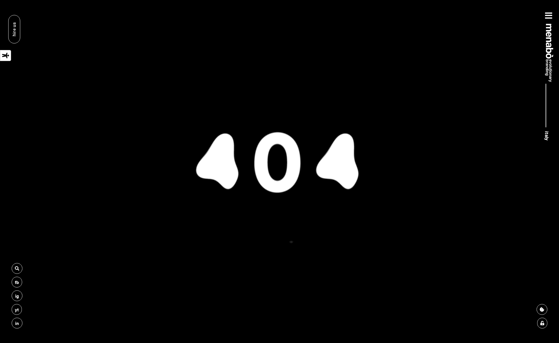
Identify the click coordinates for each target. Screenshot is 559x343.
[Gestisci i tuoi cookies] (542, 309)
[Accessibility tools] (5, 55)
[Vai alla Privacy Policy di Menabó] (542, 323)
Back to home (279, 226)
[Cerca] (17, 268)
